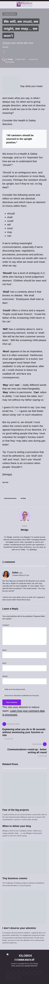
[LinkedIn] (14, 973)
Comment (6, 625)
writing (23, 498)
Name (4, 650)
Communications (10, 14)
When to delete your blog (16, 826)
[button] (3, 4)
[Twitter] (8, 973)
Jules (15, 572)
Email (4, 663)
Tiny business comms (14, 878)
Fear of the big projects (15, 810)
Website (5, 676)
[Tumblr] (29, 973)
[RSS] (19, 977)
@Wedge (33, 550)
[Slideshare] (39, 973)
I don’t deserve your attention (19, 928)
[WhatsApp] (8, 977)
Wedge (24, 529)
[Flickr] (24, 973)
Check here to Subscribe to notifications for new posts (21, 695)
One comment (9, 62)
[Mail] (14, 977)
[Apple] (34, 973)
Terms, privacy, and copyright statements (24, 966)
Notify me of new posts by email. (15, 689)
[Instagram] (19, 973)
